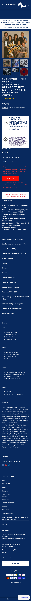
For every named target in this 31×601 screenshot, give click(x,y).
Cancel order (24, 597)
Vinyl (3, 480)
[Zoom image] (15, 45)
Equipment (6, 491)
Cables (4, 506)
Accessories (6, 510)
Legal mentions (7, 513)
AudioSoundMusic (17, 582)
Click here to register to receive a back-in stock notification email (15, 195)
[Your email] (15, 558)
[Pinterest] (5, 465)
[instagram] (3, 524)
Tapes (4, 487)
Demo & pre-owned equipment (6, 497)
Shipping (5, 107)
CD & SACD (6, 484)
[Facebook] (2, 465)
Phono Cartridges (8, 502)
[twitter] (7, 524)
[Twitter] (9, 465)
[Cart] (28, 4)
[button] (4, 45)
